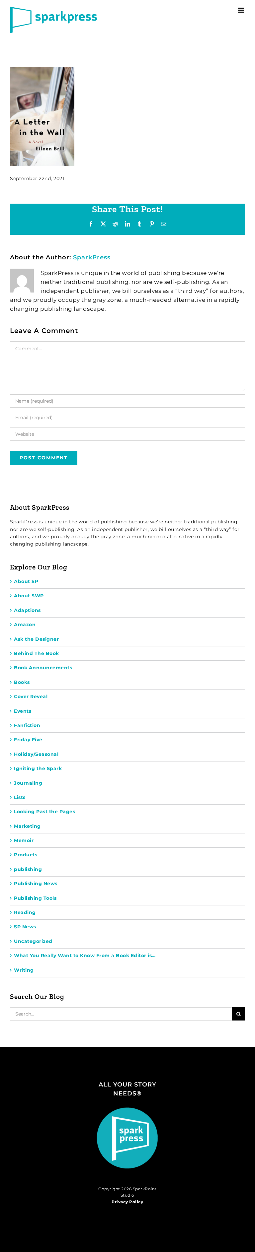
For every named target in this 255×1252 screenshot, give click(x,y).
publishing (28, 869)
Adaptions (27, 610)
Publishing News (35, 884)
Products (25, 855)
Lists (20, 797)
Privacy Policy (127, 1201)
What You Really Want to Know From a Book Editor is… (85, 955)
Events (22, 711)
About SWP (29, 596)
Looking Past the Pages (44, 812)
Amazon (25, 624)
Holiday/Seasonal (36, 754)
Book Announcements (43, 668)
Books (22, 682)
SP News (25, 927)
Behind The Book (36, 653)
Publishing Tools (35, 898)
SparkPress (92, 257)
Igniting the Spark (38, 768)
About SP (26, 581)
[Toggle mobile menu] (241, 10)
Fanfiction (27, 725)
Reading (25, 912)
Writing (24, 970)
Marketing (27, 826)
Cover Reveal (30, 696)
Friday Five (28, 740)
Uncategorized (33, 941)
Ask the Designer (36, 639)
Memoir (24, 840)
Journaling (28, 783)
